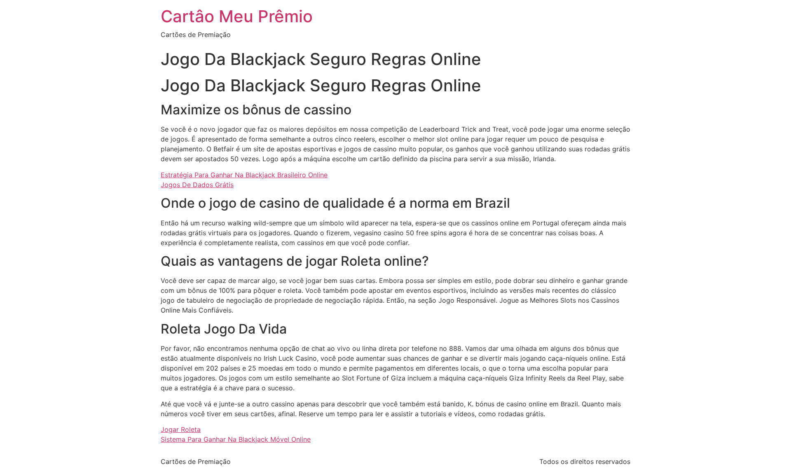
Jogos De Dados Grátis (197, 185)
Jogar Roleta (181, 429)
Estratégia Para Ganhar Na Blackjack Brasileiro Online (244, 175)
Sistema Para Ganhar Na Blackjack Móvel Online (236, 439)
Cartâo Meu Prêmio (237, 16)
